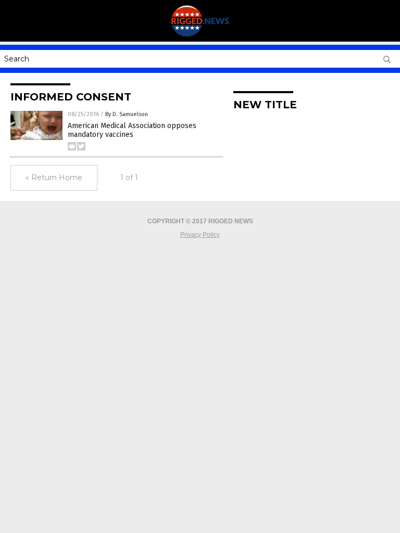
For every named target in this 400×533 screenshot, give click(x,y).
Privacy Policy (200, 234)
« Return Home (54, 177)
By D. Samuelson (126, 114)
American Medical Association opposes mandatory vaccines (132, 130)
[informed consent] (200, 34)
